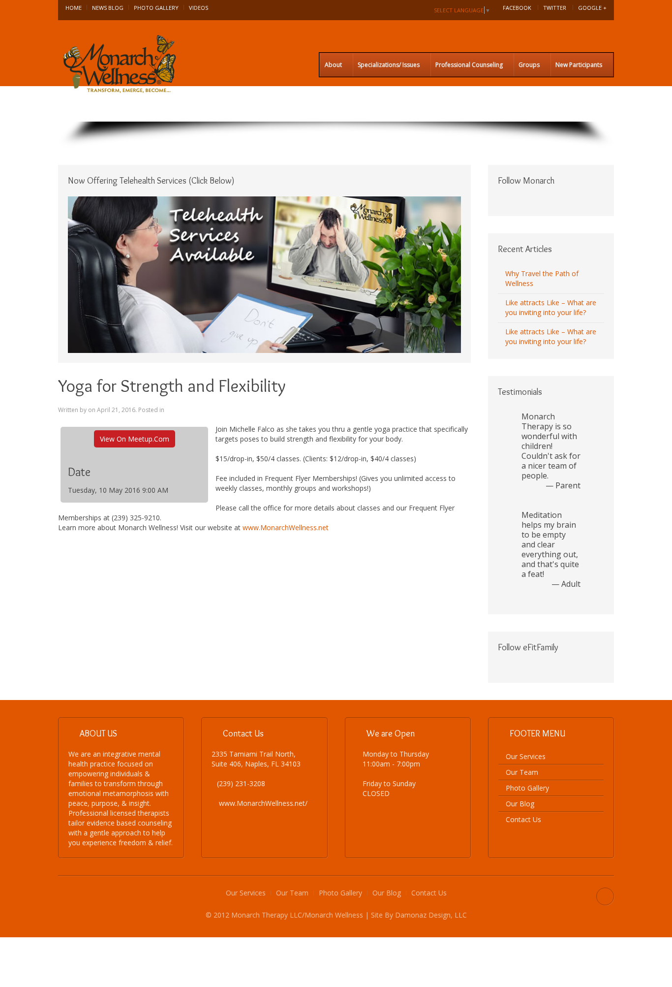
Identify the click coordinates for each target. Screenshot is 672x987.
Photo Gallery (156, 7)
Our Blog (520, 803)
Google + (592, 7)
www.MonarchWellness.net (286, 527)
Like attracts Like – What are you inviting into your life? (550, 307)
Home (73, 7)
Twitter (554, 7)
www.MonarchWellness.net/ (263, 803)
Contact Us (523, 819)
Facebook (517, 7)
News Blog (107, 7)
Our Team (522, 772)
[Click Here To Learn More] (264, 274)
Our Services (526, 756)
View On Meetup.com (134, 439)
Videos (198, 7)
